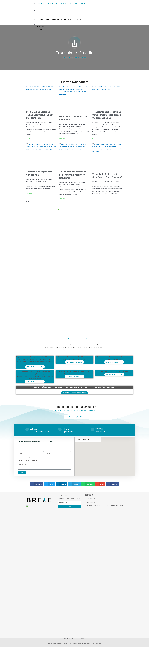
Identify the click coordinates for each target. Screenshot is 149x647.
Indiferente (34, 460)
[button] (83, 17)
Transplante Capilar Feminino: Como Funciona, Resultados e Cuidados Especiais (106, 115)
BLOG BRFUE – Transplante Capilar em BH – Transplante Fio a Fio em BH (61, 3)
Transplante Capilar (44, 6)
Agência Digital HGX (68, 644)
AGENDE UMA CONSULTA (35, 367)
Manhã (21, 460)
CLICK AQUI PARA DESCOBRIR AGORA (74, 393)
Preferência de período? (24, 458)
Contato (40, 13)
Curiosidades (41, 10)
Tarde (27, 460)
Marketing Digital (97, 644)
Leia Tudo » (29, 139)
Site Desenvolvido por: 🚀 (55, 644)
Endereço (33, 429)
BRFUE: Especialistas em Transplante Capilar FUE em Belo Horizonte (39, 115)
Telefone (65, 429)
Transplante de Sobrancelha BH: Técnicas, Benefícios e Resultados (72, 175)
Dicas (38, 8)
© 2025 (74, 639)
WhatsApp (99, 429)
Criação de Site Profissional (82, 644)
